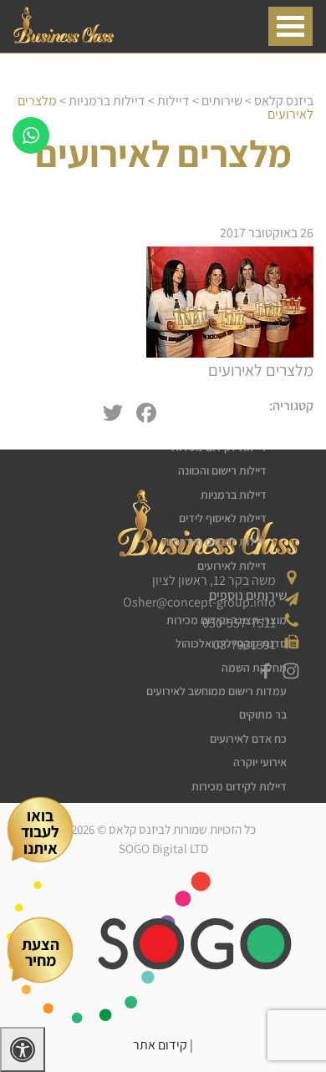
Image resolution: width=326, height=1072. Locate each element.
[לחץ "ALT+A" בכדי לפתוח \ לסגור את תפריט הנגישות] (22, 1049)
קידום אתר (160, 1045)
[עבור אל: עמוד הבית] (63, 39)
